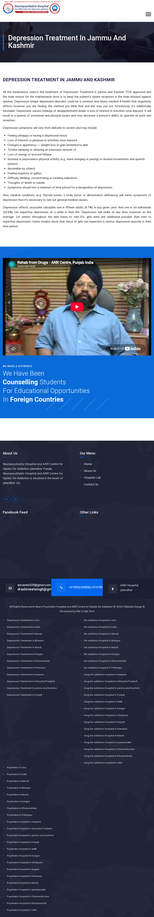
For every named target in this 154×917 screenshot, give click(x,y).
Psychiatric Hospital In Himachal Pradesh (29, 828)
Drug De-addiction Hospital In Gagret (104, 722)
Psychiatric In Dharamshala (22, 808)
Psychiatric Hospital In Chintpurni (24, 862)
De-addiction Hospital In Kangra (101, 654)
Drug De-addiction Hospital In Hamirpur (105, 728)
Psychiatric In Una (16, 767)
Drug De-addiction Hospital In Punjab (104, 694)
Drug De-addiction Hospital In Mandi (104, 735)
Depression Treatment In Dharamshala (28, 660)
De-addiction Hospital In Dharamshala (105, 660)
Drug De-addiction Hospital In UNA (103, 762)
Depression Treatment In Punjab (24, 694)
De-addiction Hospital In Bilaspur (102, 640)
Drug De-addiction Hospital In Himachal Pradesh (110, 681)
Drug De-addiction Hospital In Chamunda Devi (109, 749)
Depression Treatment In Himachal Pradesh (31, 681)
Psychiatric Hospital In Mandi (22, 882)
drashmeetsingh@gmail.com (40, 589)
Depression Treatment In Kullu (23, 626)
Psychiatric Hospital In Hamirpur (24, 876)
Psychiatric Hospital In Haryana (24, 821)
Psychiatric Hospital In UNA (22, 910)
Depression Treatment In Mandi (24, 647)
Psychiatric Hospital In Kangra (23, 855)
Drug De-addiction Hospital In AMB (103, 701)
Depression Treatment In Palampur (26, 667)
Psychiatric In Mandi (17, 794)
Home (88, 464)
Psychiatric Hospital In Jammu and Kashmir (30, 835)
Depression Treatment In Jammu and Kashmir (32, 688)
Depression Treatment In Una (23, 620)
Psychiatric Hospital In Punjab (23, 842)
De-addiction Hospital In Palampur (103, 667)
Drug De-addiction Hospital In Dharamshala (108, 755)
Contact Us (91, 484)
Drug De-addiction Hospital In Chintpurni (106, 715)
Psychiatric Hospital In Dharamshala (27, 903)
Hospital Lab (92, 477)
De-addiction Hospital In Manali (101, 633)
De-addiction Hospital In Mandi (101, 647)
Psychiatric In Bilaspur (19, 787)
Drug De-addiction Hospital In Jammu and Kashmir (111, 688)
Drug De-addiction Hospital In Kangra (104, 708)
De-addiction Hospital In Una (100, 620)
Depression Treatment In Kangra (25, 654)
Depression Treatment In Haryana (25, 674)
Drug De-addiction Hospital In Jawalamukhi (107, 742)
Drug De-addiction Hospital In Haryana (105, 674)
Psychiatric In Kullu (17, 774)
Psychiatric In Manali (18, 781)
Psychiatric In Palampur (19, 814)
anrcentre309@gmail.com (34, 585)
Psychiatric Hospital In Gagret (23, 869)
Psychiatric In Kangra (18, 801)
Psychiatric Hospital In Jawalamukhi (26, 889)
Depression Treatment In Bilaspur (25, 640)
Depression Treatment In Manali (24, 633)
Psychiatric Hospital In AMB (22, 848)
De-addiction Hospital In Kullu (100, 626)
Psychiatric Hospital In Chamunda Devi (28, 896)
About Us (90, 471)
